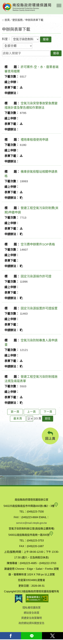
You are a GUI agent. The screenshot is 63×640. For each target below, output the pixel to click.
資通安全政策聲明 (31, 618)
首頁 (7, 19)
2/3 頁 (37, 418)
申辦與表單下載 (34, 19)
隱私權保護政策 (31, 607)
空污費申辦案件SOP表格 (38, 244)
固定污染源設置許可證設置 (39, 308)
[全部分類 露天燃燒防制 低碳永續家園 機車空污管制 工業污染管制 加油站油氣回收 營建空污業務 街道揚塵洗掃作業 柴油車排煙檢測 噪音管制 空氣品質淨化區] (17, 46)
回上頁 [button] (50, 438)
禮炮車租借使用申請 (34, 139)
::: (3, 19)
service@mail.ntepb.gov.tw (31, 523)
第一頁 (15, 411)
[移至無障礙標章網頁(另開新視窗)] (37, 598)
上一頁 (31, 411)
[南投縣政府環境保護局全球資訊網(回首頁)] (27, 7)
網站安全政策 (31, 612)
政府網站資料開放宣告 (31, 623)
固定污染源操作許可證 (36, 276)
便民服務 (17, 19)
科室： (6, 39)
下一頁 (48, 411)
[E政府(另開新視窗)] (18, 598)
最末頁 (17, 418)
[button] (59, 5)
